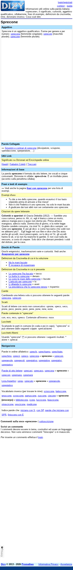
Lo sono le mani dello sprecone (25, 279)
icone (32, 400)
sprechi (33, 351)
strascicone (7, 404)
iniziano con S (28, 410)
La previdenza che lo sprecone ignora (28, 287)
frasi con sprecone (37, 188)
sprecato (28, 381)
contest (61, 6)
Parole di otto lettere (12, 370)
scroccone (18, 395)
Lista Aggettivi (9, 381)
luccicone (41, 400)
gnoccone (7, 395)
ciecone (52, 395)
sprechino (7, 356)
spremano (17, 375)
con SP (40, 410)
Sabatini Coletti (18, 164)
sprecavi (28, 370)
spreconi (47, 34)
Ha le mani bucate (18, 262)
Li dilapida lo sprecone (20, 284)
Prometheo (28, 564)
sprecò (16, 356)
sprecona (15, 34)
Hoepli (5, 164)
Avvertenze (66, 564)
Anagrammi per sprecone (15, 254)
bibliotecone (22, 400)
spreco (24, 356)
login (40, 437)
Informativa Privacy (48, 564)
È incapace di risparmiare (22, 265)
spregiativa (31, 360)
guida (69, 6)
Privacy (2, 553)
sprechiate (57, 351)
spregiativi (56, 360)
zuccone (42, 395)
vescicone (20, 404)
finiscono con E (16, 414)
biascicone (52, 400)
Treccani (31, 164)
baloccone (61, 391)
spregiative (44, 360)
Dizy (3, 564)
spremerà (28, 375)
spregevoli (19, 360)
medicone (32, 404)
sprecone (15, 36)
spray (20, 381)
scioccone (49, 391)
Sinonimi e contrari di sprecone (20, 148)
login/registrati (65, 2)
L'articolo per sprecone (20, 281)
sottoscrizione (46, 421)
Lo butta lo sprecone (19, 276)
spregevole (7, 360)
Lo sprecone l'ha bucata (21, 273)
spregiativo (7, 364)
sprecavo (38, 370)
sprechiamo (44, 351)
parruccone (30, 395)
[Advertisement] (36, 524)
